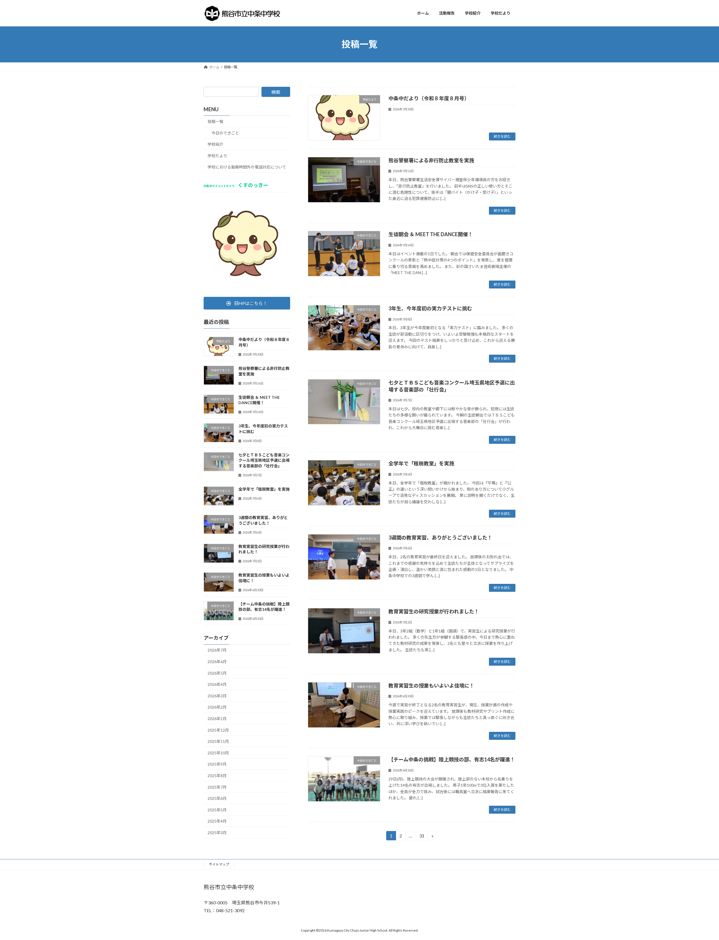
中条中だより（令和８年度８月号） (428, 98)
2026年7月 (217, 650)
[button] (247, 303)
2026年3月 (217, 695)
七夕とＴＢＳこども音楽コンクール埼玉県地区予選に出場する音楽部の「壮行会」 (264, 460)
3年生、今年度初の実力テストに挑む (430, 308)
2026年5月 (217, 672)
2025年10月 (218, 752)
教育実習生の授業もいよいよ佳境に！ (431, 685)
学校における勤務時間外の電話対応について (247, 167)
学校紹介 (215, 144)
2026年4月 (217, 684)
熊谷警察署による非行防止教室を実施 (431, 160)
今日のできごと (225, 132)
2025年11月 (218, 741)
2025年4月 (217, 821)
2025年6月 (217, 798)
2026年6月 (217, 661)
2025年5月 (217, 809)
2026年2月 (217, 707)
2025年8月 (217, 775)
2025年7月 (217, 786)
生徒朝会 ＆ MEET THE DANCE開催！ (430, 234)
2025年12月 (218, 729)
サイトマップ (219, 864)
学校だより (217, 155)
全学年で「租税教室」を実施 (421, 463)
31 (421, 836)
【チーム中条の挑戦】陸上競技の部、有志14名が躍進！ (451, 759)
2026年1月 (217, 718)
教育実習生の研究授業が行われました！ (433, 611)
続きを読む (502, 136)
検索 (275, 92)
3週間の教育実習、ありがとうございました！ (440, 537)
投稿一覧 (215, 121)
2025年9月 (217, 764)
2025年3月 (217, 832)
